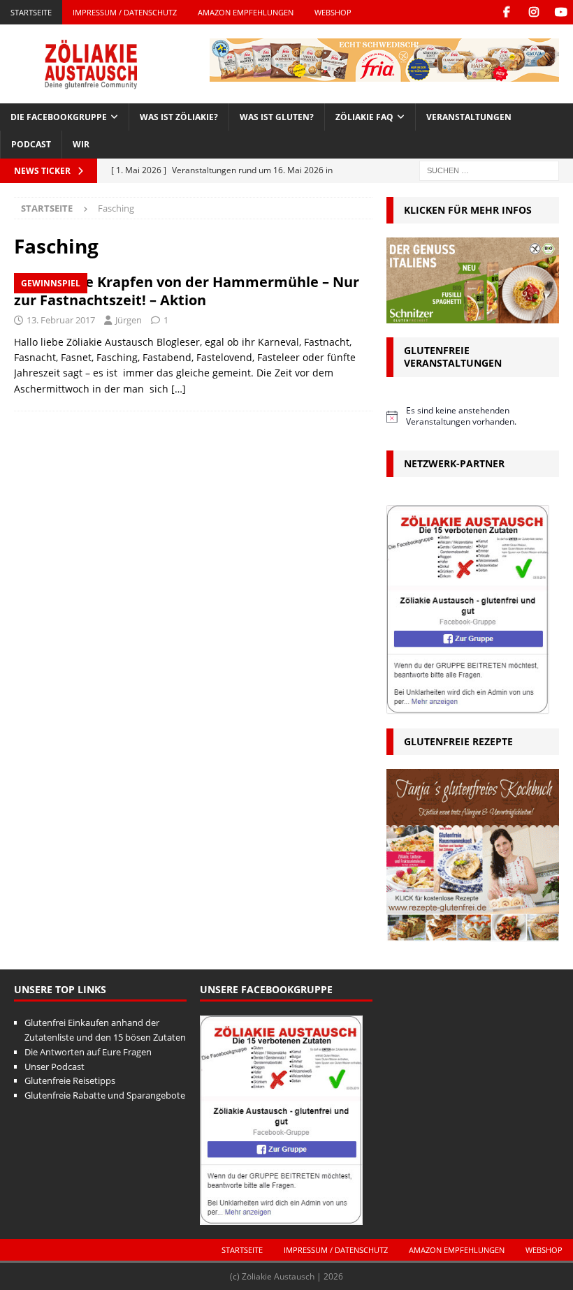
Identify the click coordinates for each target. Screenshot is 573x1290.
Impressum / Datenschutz (125, 12)
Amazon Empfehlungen (245, 12)
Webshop (332, 12)
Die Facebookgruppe (58, 117)
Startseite (31, 12)
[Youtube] (561, 12)
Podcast (31, 144)
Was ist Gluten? (277, 117)
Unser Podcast (54, 1066)
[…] (178, 388)
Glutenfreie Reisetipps (69, 1080)
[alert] (472, 416)
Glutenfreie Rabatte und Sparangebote (104, 1095)
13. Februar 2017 (61, 320)
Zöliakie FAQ (364, 117)
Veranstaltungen (469, 117)
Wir (81, 144)
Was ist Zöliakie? (179, 117)
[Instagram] (533, 12)
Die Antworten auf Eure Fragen (88, 1052)
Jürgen (128, 320)
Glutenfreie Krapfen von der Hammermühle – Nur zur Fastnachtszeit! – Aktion (186, 290)
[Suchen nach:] (489, 169)
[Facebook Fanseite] (506, 12)
